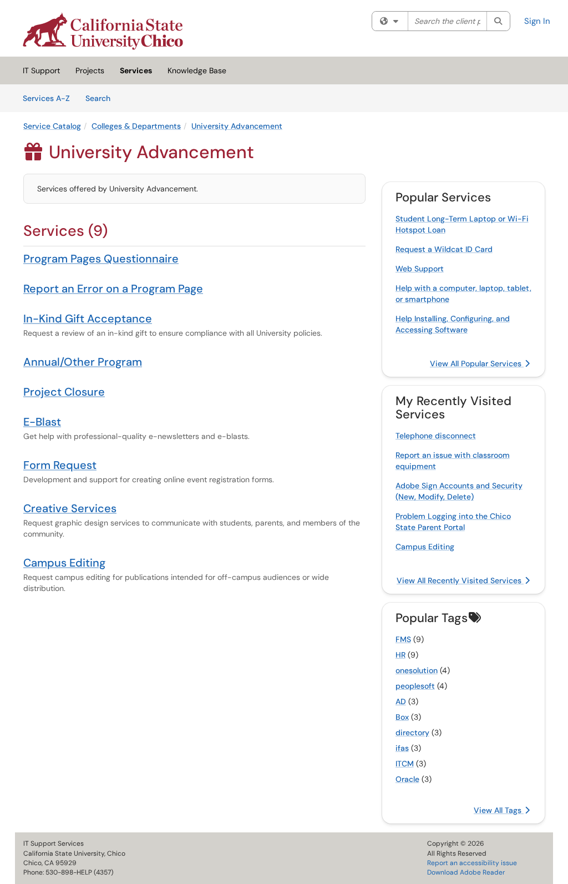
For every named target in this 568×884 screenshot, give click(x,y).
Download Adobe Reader (466, 872)
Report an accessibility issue (472, 862)
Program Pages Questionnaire (101, 258)
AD (400, 701)
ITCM (404, 764)
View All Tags (499, 810)
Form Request (60, 465)
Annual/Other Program (82, 362)
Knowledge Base (197, 70)
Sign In (537, 21)
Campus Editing (64, 562)
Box (402, 717)
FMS (403, 639)
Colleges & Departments (136, 126)
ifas (402, 748)
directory (412, 732)
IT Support (41, 70)
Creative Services (69, 508)
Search (101, 98)
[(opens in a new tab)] (103, 31)
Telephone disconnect (435, 436)
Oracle (407, 779)
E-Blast (42, 422)
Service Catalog (52, 126)
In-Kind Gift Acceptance (87, 318)
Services (136, 70)
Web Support (419, 269)
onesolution (416, 670)
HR (400, 655)
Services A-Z (46, 98)
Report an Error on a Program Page (113, 288)
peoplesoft (415, 686)
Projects (89, 70)
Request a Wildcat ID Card (444, 249)
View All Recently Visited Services (460, 580)
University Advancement (236, 126)
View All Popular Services (477, 363)
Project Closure (64, 392)
